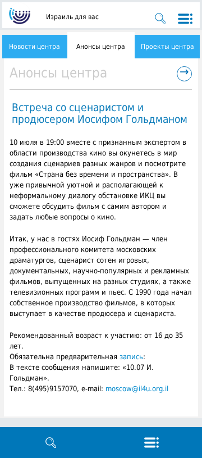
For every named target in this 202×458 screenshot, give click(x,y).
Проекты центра (167, 47)
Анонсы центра (100, 47)
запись (131, 356)
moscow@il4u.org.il (136, 388)
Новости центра (34, 47)
